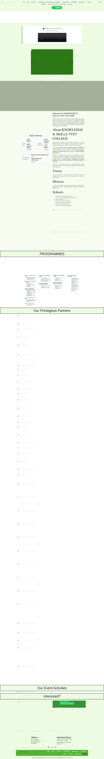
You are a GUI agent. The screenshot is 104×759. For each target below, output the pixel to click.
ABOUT (28, 2)
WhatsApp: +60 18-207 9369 (67, 703)
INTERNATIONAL (66, 2)
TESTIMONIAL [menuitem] (84, 751)
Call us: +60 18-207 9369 (53, 4)
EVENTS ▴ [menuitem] (65, 754)
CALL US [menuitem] (85, 754)
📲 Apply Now (57, 7)
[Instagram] (98, 2)
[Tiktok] (100, 2)
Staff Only (70, 4)
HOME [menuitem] (48, 751)
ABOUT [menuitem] (53, 751)
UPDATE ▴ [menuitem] (71, 754)
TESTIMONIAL (74, 2)
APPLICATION (63, 4)
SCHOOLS (34, 2)
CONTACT (89, 2)
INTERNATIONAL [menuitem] (75, 751)
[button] (18, 692)
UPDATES (43, 4)
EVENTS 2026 (82, 2)
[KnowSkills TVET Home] (22, 752)
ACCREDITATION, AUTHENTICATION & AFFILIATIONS (49, 2)
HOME (23, 2)
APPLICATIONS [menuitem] (78, 754)
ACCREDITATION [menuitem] (66, 751)
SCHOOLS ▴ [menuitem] (59, 751)
